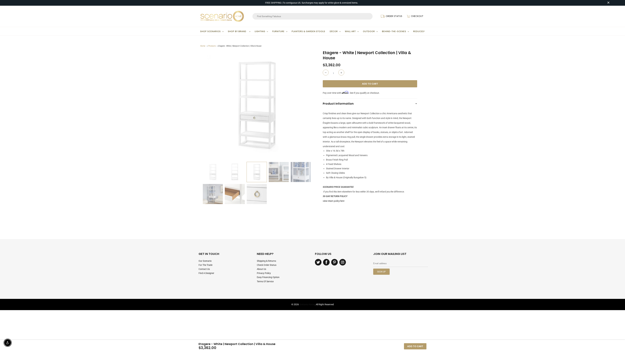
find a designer (206, 273)
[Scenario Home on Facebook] (326, 262)
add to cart (415, 346)
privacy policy (264, 273)
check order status (266, 265)
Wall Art (350, 31)
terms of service (265, 281)
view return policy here (333, 201)
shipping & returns (266, 261)
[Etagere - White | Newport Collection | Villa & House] (257, 105)
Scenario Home (307, 304)
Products (212, 46)
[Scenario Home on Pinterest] (334, 262)
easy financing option (268, 277)
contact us (204, 269)
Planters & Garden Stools (308, 31)
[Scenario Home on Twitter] (318, 262)
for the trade (205, 265)
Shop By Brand (238, 31)
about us (261, 269)
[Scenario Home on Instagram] (342, 262)
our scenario (205, 261)
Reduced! (419, 31)
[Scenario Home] (222, 16)
